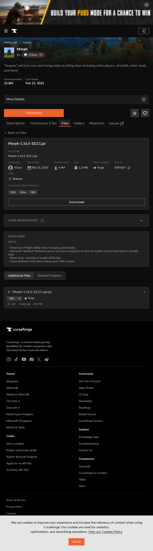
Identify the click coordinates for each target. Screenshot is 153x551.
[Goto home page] (14, 31)
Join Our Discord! (90, 381)
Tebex (82, 479)
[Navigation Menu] (6, 31)
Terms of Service (15, 500)
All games (12, 381)
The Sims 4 (13, 401)
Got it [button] (77, 541)
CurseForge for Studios (93, 473)
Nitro (82, 486)
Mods (27, 42)
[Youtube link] (24, 359)
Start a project (15, 443)
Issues (114, 123)
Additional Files (19, 275)
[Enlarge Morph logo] (9, 52)
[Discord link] (31, 359)
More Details (15, 99)
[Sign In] (143, 31)
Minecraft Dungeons (19, 421)
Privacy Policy (14, 507)
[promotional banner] (76, 12)
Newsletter (85, 401)
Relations (96, 123)
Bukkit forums (87, 414)
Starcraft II (13, 407)
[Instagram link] (8, 359)
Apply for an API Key (19, 463)
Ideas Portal (86, 388)
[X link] (39, 359)
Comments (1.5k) (43, 123)
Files (65, 123)
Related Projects (49, 275)
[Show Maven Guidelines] (141, 220)
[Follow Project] (145, 113)
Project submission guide (21, 450)
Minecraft (11, 42)
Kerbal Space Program (19, 414)
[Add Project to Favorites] (135, 113)
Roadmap (85, 407)
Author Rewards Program (21, 457)
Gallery (78, 123)
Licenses (11, 513)
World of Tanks (15, 427)
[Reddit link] (46, 359)
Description (15, 123)
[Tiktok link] (16, 359)
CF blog (83, 394)
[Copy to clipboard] (129, 167)
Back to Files (17, 133)
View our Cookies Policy (105, 531)
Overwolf (84, 466)
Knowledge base (89, 437)
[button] (76, 297)
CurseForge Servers (90, 421)
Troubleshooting (89, 443)
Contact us (85, 450)
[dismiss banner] (146, 4)
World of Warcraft (17, 394)
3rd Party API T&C (17, 470)
